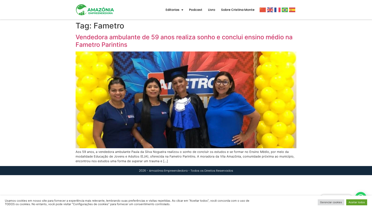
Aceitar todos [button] (357, 202)
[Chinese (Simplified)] (263, 10)
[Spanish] (292, 10)
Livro (211, 10)
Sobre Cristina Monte (237, 10)
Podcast (195, 10)
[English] (270, 10)
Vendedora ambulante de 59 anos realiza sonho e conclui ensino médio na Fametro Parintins (184, 40)
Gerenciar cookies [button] (331, 202)
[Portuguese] (285, 10)
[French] (278, 10)
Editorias (172, 10)
